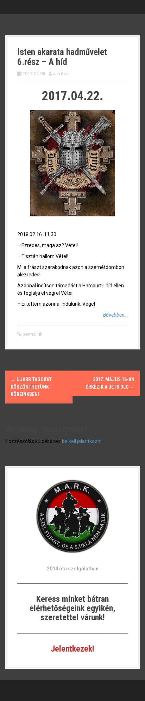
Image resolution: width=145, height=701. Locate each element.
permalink (32, 334)
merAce (61, 73)
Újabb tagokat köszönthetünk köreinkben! (31, 387)
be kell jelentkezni (81, 441)
